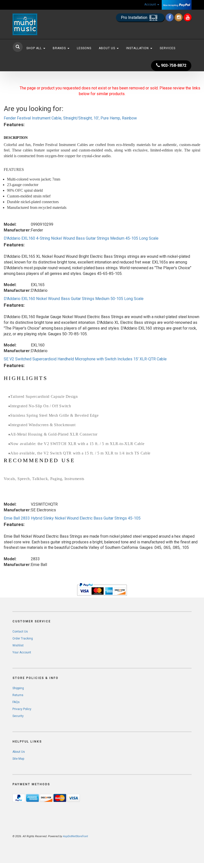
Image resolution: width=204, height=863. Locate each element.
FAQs (16, 702)
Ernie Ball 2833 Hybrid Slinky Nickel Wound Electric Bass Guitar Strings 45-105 (72, 518)
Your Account (21, 652)
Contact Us (20, 631)
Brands (60, 48)
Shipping (18, 688)
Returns (17, 695)
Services (167, 48)
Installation (138, 48)
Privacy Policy (21, 709)
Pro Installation (134, 17)
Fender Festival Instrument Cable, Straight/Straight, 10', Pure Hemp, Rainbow (70, 118)
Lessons (84, 48)
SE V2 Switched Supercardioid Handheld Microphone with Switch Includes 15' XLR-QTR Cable (85, 359)
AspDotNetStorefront (75, 836)
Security (18, 716)
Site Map (18, 758)
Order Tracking (22, 638)
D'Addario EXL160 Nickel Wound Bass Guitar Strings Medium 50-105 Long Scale (74, 298)
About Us (107, 48)
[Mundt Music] (39, 24)
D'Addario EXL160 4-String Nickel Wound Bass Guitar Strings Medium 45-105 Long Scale (81, 238)
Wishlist (18, 645)
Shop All (34, 48)
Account (150, 4)
